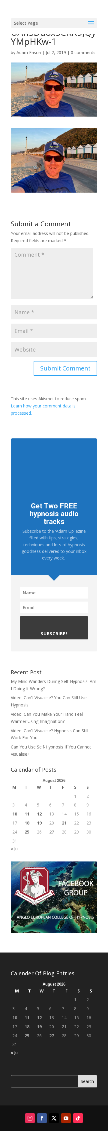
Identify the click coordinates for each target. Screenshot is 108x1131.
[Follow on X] (54, 1118)
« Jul (15, 849)
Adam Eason (28, 52)
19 (39, 823)
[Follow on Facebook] (42, 1118)
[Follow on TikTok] (78, 1118)
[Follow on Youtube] (66, 1118)
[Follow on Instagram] (30, 1118)
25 (27, 832)
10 (14, 814)
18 (27, 823)
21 (64, 823)
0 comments (83, 52)
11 (27, 814)
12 (39, 814)
